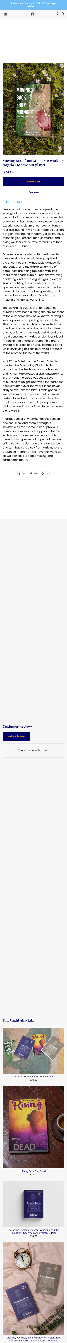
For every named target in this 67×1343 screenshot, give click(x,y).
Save (46, 473)
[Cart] (63, 13)
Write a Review (16, 736)
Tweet (34, 473)
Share (22, 473)
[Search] (57, 13)
